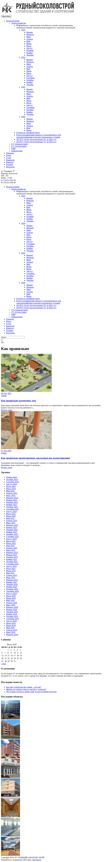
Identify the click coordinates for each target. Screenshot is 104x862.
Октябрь (30, 50)
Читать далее (6, 410)
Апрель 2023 (11, 521)
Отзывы (9, 164)
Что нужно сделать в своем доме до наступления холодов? (31, 692)
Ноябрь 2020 (11, 587)
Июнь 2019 (11, 625)
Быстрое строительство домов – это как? (23, 687)
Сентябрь (30, 78)
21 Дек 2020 (6, 451)
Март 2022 (10, 550)
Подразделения (12, 21)
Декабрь (29, 55)
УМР (13, 148)
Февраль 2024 (12, 498)
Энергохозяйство (18, 23)
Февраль (30, 34)
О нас (8, 158)
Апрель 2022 (11, 548)
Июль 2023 (11, 514)
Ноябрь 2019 (11, 614)
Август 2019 (11, 621)
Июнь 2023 (11, 516)
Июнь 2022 (11, 543)
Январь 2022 (11, 555)
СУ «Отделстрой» (19, 146)
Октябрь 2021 (12, 562)
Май (28, 41)
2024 (23, 57)
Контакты (10, 167)
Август (29, 48)
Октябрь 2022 (12, 534)
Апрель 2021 (11, 575)
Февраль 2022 (12, 552)
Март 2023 (10, 523)
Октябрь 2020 (12, 589)
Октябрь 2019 (12, 616)
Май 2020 (10, 600)
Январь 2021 (11, 582)
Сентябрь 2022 (12, 536)
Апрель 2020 (11, 603)
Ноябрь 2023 (11, 505)
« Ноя (3, 664)
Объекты (10, 153)
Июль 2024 (11, 486)
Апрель (29, 39)
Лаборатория (16, 151)
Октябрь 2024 (12, 479)
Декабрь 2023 (12, 502)
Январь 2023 (11, 527)
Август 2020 (11, 593)
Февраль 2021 (12, 580)
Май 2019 (10, 628)
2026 (23, 117)
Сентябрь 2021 (12, 564)
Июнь (28, 44)
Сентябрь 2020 (12, 591)
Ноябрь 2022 (11, 532)
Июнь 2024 (11, 489)
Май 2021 (10, 573)
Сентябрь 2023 (12, 509)
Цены (8, 155)
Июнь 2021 (11, 571)
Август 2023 (11, 511)
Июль (28, 46)
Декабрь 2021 (12, 557)
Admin (4, 396)
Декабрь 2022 (12, 530)
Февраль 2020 (12, 607)
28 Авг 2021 (6, 393)
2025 (23, 87)
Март (28, 37)
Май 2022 (10, 546)
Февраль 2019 (12, 635)
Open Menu (6, 16)
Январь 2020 (11, 609)
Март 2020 (10, 605)
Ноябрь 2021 (11, 559)
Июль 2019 (11, 623)
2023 (23, 30)
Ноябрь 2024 (11, 477)
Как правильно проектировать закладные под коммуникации (35, 458)
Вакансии (10, 160)
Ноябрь (29, 53)
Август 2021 (11, 566)
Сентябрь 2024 (12, 482)
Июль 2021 (11, 568)
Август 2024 (11, 484)
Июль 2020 (11, 596)
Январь (29, 32)
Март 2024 (10, 495)
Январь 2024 (11, 500)
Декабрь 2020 (12, 584)
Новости (10, 162)
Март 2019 (10, 632)
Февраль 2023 (12, 525)
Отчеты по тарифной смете (28, 133)
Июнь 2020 (11, 598)
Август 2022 (11, 539)
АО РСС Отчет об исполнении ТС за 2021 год (36, 139)
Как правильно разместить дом (18, 400)
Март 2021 (10, 578)
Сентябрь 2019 (12, 619)
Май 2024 (10, 491)
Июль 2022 (11, 541)
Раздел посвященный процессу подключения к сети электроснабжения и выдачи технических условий (38, 136)
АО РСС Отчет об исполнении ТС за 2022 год (36, 142)
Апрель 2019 (11, 630)
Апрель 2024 (11, 493)
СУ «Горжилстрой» (19, 144)
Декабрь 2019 (12, 612)
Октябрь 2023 (12, 507)
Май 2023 (10, 518)
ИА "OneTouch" (35, 860)
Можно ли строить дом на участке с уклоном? (26, 689)
